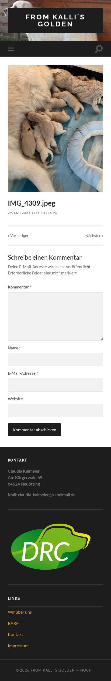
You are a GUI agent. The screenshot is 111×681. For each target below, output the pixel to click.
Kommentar (19, 286)
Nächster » (94, 235)
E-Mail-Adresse (23, 373)
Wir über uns (20, 611)
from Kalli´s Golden (55, 20)
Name (14, 347)
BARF (13, 623)
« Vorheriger (18, 235)
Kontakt (15, 634)
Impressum (18, 645)
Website (15, 398)
